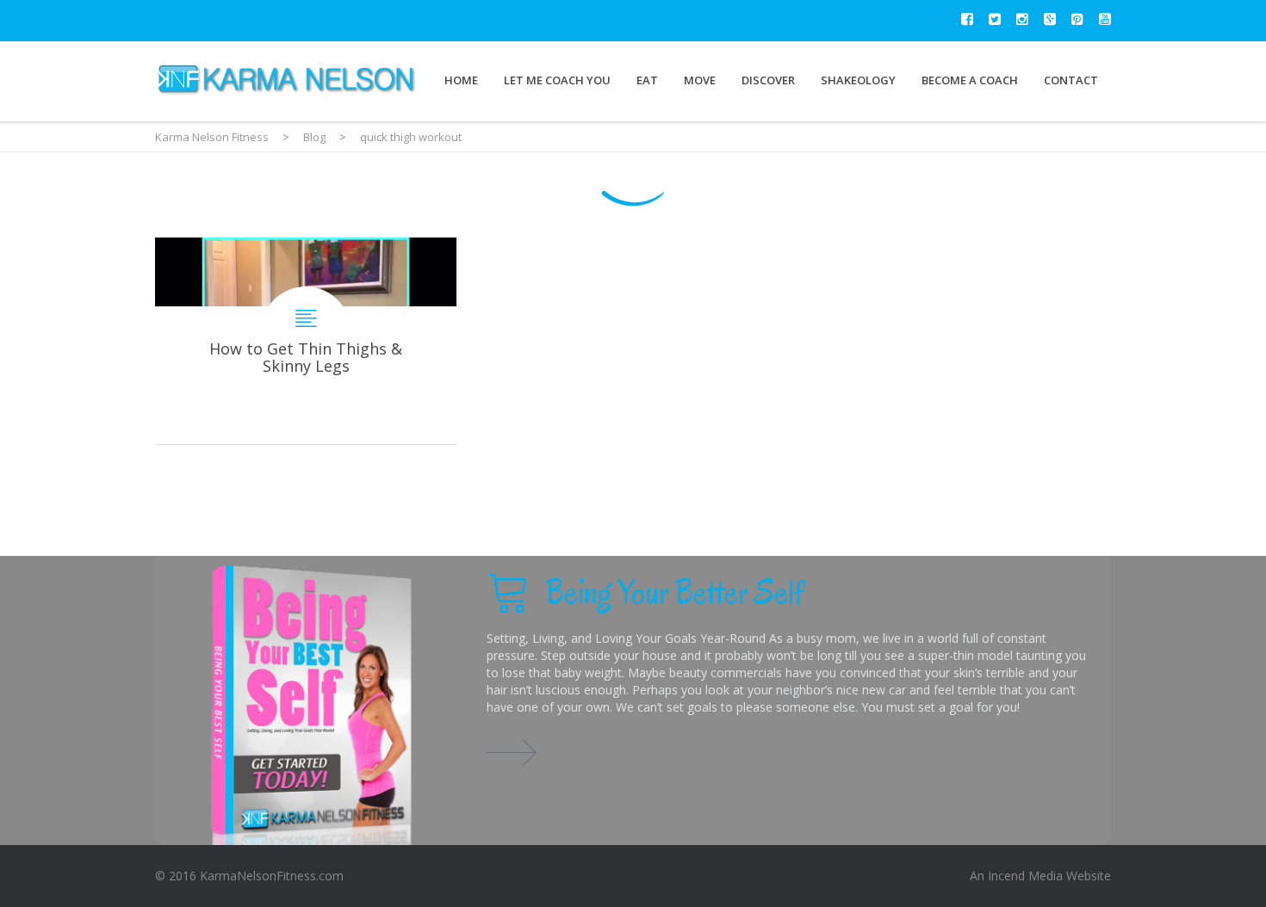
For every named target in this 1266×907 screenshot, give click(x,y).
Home (461, 80)
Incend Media (1025, 875)
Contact (1071, 80)
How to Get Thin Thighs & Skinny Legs (305, 341)
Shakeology (858, 80)
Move (700, 80)
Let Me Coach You (557, 80)
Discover (768, 80)
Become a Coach (970, 80)
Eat (647, 80)
